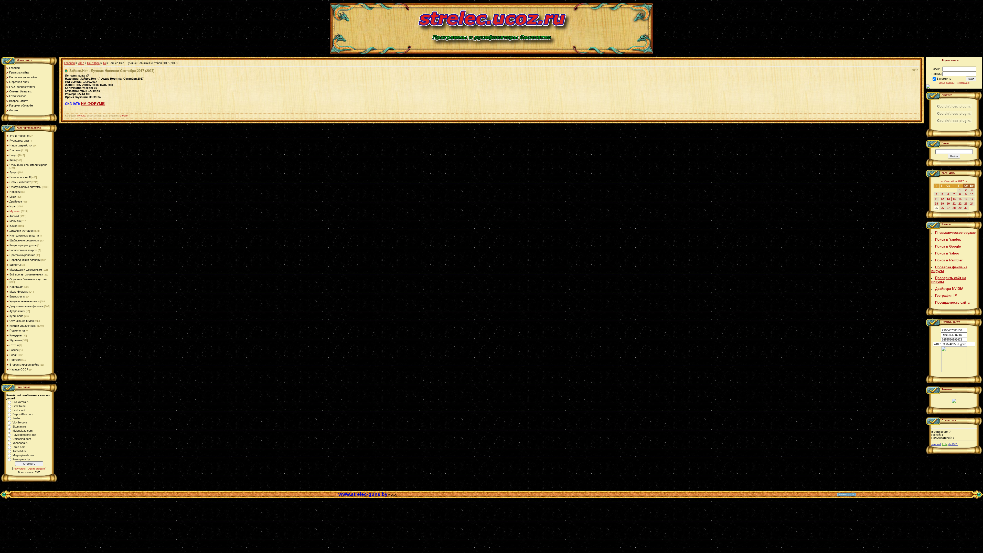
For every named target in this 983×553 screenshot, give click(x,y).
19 (942, 203)
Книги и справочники (22, 325)
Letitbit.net (19, 410)
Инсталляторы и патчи (24, 235)
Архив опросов (36, 468)
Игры (12, 206)
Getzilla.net (19, 406)
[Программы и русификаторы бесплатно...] (954, 371)
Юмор (13, 225)
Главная (69, 63)
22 (959, 203)
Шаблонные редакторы (24, 240)
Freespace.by (21, 459)
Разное (14, 350)
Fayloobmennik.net (24, 434)
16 (965, 198)
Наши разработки (20, 145)
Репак (13, 354)
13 (948, 198)
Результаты (20, 468)
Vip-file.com (20, 422)
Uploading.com (22, 438)
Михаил (124, 115)
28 (954, 207)
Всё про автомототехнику (26, 274)
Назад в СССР (18, 369)
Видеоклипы (17, 296)
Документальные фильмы (26, 306)
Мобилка (15, 220)
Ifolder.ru (18, 418)
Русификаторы (19, 140)
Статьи (14, 345)
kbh (944, 444)
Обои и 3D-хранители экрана (28, 164)
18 (936, 203)
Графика (14, 150)
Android (14, 216)
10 (971, 194)
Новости (14, 191)
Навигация (16, 286)
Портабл (14, 359)
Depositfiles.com (23, 414)
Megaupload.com (23, 455)
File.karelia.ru (21, 401)
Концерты (15, 335)
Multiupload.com (23, 430)
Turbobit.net (20, 451)
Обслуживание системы (25, 186)
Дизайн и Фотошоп (21, 230)
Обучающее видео (21, 320)
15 (959, 198)
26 (942, 207)
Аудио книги (17, 311)
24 (971, 203)
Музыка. (14, 211)
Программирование (22, 255)
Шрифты (15, 264)
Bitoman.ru (19, 426)
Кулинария (16, 315)
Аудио (13, 172)
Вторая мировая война (24, 364)
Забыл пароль (946, 83)
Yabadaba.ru (20, 442)
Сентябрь (93, 63)
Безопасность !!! (20, 177)
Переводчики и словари (24, 259)
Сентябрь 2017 (954, 181)
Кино (12, 160)
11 (936, 198)
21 (954, 203)
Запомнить (944, 78)
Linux (12, 196)
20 (948, 203)
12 (942, 198)
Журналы (15, 340)
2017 (81, 63)
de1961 (953, 444)
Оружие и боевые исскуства (28, 279)
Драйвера (15, 201)
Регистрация (962, 83)
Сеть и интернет (20, 182)
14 (104, 63)
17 (971, 198)
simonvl (936, 444)
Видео (13, 155)
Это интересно (19, 135)
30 (965, 207)
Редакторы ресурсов (23, 245)
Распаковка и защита (23, 250)
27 (948, 207)
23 (965, 203)
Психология (17, 330)
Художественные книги (24, 301)
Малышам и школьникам (25, 269)
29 (959, 207)
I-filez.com (19, 447)
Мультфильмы (18, 291)
